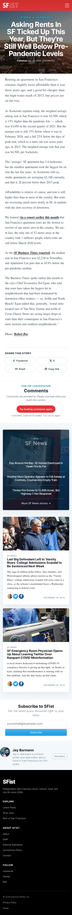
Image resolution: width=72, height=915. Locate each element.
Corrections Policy (12, 850)
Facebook (8, 871)
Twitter (6, 876)
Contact (7, 855)
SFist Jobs (8, 813)
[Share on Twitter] (15, 596)
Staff (5, 839)
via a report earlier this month (39, 217)
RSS (5, 882)
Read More (59, 756)
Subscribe (36, 732)
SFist (9, 781)
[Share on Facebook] (21, 596)
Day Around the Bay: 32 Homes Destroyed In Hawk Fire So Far (36, 464)
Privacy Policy (9, 902)
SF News (25, 17)
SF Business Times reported (32, 252)
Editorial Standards (12, 844)
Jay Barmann (43, 17)
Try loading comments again (36, 409)
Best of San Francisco (14, 818)
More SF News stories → (36, 503)
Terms (6, 908)
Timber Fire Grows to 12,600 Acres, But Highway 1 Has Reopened (36, 492)
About (6, 834)
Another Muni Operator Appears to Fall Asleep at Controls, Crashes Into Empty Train (36, 478)
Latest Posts (9, 807)
